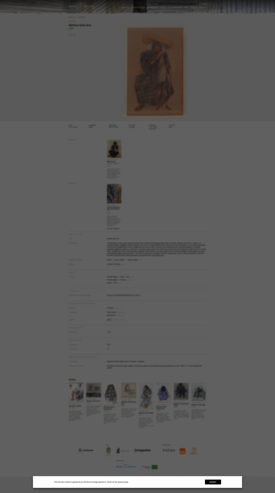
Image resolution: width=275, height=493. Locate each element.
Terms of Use (123, 482)
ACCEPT (213, 482)
